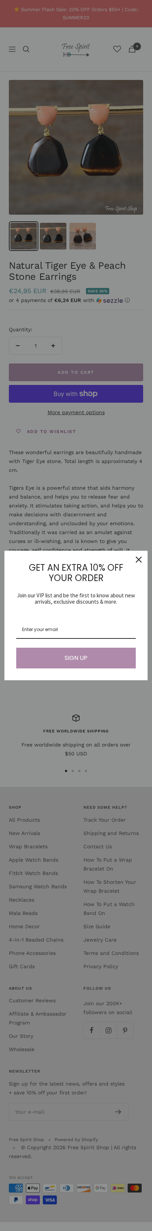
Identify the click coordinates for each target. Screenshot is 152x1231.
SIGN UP (76, 658)
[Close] (139, 559)
